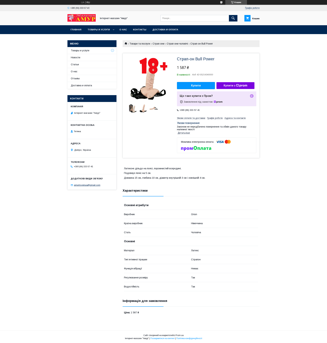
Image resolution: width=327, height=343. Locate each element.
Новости (75, 57)
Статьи (75, 64)
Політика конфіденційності (189, 338)
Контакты (139, 29)
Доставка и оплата (165, 29)
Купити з (229, 85)
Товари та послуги (139, 43)
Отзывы (75, 78)
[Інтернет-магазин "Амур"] (81, 20)
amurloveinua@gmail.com (87, 185)
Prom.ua (180, 335)
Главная (76, 29)
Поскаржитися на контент (162, 338)
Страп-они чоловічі (177, 43)
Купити (196, 85)
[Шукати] (233, 18)
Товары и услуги (99, 29)
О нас (123, 29)
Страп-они (158, 43)
